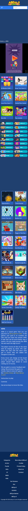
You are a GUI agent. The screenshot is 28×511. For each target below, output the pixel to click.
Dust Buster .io (19, 248)
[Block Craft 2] (20, 275)
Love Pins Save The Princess (7, 103)
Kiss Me (3, 118)
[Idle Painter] (20, 290)
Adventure (9, 147)
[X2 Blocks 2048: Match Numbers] (7, 85)
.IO (7, 472)
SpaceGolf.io (5, 203)
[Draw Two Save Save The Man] (21, 85)
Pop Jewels (18, 118)
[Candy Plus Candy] (21, 100)
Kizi (14, 484)
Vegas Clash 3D (6, 263)
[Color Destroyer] (7, 275)
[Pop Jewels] (21, 115)
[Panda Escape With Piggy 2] (20, 260)
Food (21, 155)
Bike (21, 151)
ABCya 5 (8, 127)
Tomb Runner (19, 203)
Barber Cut (18, 218)
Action (8, 151)
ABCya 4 (22, 123)
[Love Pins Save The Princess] (7, 100)
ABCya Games (14, 493)
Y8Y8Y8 (14, 490)
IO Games (8, 143)
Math (7, 135)
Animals (22, 143)
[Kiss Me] (7, 115)
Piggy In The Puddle (21, 233)
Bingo (7, 155)
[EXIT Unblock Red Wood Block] (7, 290)
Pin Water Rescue (7, 248)
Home (2, 41)
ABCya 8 (8, 131)
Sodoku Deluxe (9, 373)
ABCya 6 (22, 127)
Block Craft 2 (19, 277)
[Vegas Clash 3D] (7, 260)
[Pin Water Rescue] (7, 245)
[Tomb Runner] (20, 201)
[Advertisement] (14, 25)
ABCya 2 (8, 123)
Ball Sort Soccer (6, 322)
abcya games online (15, 334)
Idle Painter (18, 292)
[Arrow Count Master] (7, 305)
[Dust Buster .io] (20, 245)
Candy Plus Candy (20, 103)
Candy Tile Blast (20, 307)
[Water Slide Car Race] (7, 230)
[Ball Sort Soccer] (7, 320)
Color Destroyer (6, 277)
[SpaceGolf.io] (7, 201)
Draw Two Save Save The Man (21, 88)
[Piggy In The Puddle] (20, 230)
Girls (21, 131)
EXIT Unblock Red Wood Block (11, 292)
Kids (21, 147)
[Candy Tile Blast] (20, 305)
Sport (21, 135)
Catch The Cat (6, 218)
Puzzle (22, 139)
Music (7, 139)
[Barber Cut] (20, 216)
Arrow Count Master (8, 307)
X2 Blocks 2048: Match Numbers (7, 88)
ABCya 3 (14, 487)
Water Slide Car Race (8, 233)
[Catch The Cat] (7, 216)
